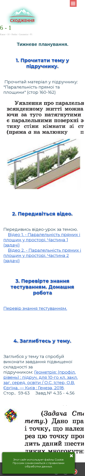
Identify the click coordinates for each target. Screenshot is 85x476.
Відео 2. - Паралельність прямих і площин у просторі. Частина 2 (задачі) (42, 255)
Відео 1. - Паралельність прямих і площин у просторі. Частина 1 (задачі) (41, 240)
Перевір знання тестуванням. (35, 308)
